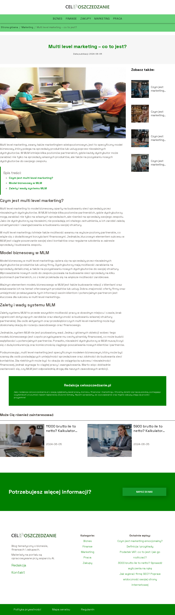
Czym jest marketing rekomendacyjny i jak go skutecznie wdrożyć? (162, 162)
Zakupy (85, 18)
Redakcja (18, 565)
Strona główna (10, 27)
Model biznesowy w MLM (25, 183)
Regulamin (87, 609)
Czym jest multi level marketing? (31, 178)
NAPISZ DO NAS (144, 491)
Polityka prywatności (27, 609)
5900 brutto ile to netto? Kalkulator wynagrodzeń (148, 428)
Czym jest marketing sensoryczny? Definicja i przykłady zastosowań (160, 113)
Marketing (102, 18)
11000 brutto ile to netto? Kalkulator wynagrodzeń (61, 428)
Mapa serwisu (61, 609)
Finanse (71, 18)
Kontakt (18, 572)
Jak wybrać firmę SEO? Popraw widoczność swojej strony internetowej (140, 579)
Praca (117, 18)
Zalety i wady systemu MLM (28, 188)
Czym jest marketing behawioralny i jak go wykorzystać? (162, 89)
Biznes (57, 18)
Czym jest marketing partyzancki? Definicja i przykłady (159, 138)
